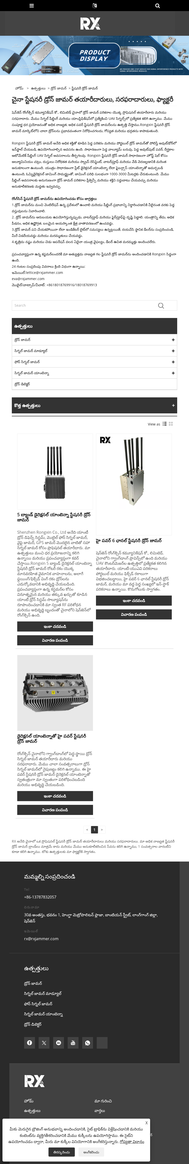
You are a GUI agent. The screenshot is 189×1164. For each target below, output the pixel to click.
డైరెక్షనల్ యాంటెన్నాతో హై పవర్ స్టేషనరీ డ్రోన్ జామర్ (51, 738)
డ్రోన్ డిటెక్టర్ (22, 384)
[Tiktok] (102, 1043)
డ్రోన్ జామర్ (58, 88)
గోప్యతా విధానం (132, 1141)
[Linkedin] (58, 1043)
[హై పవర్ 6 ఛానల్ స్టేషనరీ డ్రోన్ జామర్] (134, 471)
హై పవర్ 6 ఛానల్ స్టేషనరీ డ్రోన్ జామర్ (129, 540)
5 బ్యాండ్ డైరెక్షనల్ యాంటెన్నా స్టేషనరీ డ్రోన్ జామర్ (54, 517)
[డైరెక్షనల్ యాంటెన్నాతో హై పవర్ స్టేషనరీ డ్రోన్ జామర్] (55, 692)
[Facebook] (29, 1043)
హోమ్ (28, 1101)
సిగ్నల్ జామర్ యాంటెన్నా (32, 372)
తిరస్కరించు (61, 1152)
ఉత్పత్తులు (38, 88)
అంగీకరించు (91, 1152)
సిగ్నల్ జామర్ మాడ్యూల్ (31, 350)
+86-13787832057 (40, 897)
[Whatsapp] (87, 1043)
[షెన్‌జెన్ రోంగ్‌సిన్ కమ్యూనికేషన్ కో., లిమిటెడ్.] (90, 23)
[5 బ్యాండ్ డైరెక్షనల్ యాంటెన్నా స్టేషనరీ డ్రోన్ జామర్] (55, 471)
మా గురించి (103, 1101)
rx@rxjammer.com (41, 938)
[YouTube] (73, 1043)
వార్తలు (99, 1110)
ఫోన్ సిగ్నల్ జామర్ (27, 361)
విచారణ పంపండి (55, 640)
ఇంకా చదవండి (55, 626)
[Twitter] (44, 1043)
